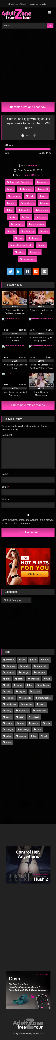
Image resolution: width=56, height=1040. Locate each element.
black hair (26, 189)
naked (42, 704)
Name (5, 474)
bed (11, 189)
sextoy (9, 723)
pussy (8, 717)
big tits (46, 659)
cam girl (44, 189)
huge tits (25, 210)
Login (32, 4)
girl (7, 685)
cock (31, 196)
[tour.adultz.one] (23, 14)
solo (43, 245)
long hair (10, 698)
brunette (10, 672)
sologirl (9, 729)
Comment (6, 435)
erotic (12, 203)
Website (5, 499)
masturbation (37, 224)
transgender (28, 259)
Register (43, 4)
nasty (12, 231)
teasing (35, 252)
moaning (28, 704)
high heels (28, 203)
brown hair (42, 666)
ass (23, 659)
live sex (42, 217)
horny (45, 203)
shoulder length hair (22, 245)
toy (34, 736)
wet (45, 736)
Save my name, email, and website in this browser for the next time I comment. (27, 522)
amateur (43, 182)
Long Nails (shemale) (20, 182)
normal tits (41, 710)
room (45, 231)
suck (39, 729)
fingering (35, 679)
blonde (26, 666)
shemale (35, 238)
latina (27, 217)
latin (14, 217)
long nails (17, 224)
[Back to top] (46, 1031)
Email (5, 486)
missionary (11, 704)
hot (10, 210)
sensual (35, 717)
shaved (35, 723)
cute (44, 196)
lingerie (22, 691)
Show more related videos (28, 405)
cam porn (15, 196)
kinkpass (32, 165)
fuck (48, 679)
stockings (24, 729)
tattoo (20, 252)
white (8, 742)
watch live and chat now (29, 107)
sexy (20, 238)
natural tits (29, 231)
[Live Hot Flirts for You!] (28, 584)
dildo (8, 679)
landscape (43, 210)
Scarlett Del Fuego (33, 175)
